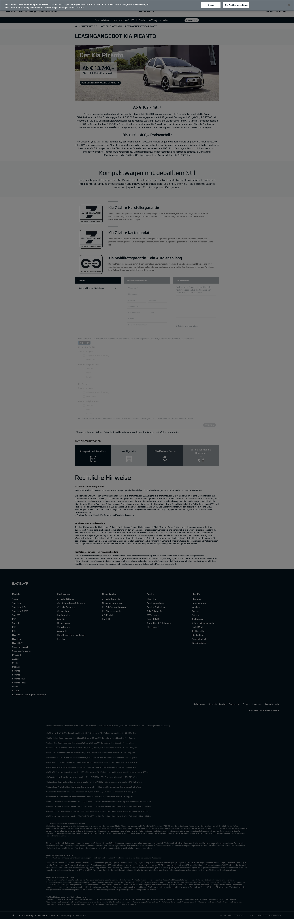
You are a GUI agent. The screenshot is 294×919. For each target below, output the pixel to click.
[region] (147, 5)
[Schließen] (289, 5)
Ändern (211, 5)
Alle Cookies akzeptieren (236, 5)
